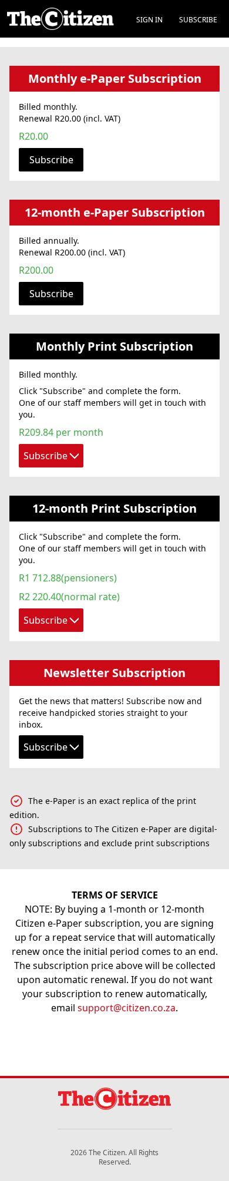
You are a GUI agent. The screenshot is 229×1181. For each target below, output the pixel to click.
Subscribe (51, 159)
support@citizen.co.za (127, 1007)
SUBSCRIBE (198, 20)
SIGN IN (149, 20)
